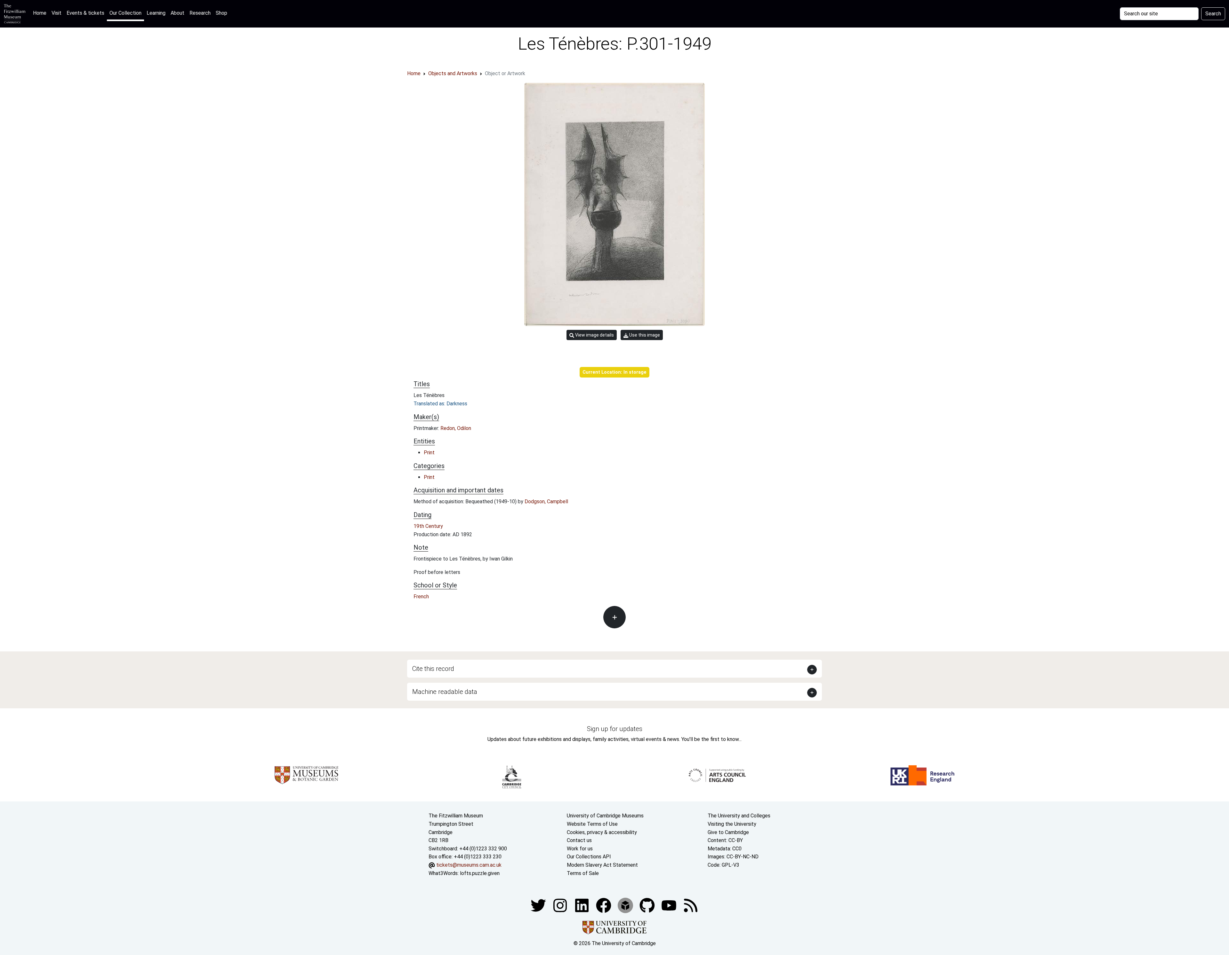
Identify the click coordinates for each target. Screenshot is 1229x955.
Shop (221, 13)
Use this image (644, 335)
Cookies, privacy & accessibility (602, 832)
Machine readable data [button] (444, 692)
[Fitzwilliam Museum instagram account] (561, 905)
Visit (56, 13)
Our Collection (125, 13)
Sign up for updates (614, 729)
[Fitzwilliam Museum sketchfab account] (626, 905)
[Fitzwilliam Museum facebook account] (582, 905)
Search (1213, 14)
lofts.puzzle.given (480, 873)
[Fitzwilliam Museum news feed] (690, 905)
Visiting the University (732, 824)
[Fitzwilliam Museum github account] (648, 905)
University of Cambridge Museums (605, 816)
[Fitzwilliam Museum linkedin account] (604, 905)
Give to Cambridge (728, 832)
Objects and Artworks (452, 73)
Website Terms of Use (592, 824)
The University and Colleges (739, 816)
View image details (594, 335)
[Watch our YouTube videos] (669, 905)
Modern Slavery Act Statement (602, 865)
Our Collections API (589, 857)
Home (41, 13)
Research (200, 13)
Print (429, 453)
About (177, 13)
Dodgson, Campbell (546, 501)
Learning (156, 13)
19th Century (428, 526)
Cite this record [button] (433, 668)
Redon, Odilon (455, 428)
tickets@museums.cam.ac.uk (469, 865)
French (421, 596)
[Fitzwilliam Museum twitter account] (539, 905)
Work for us (580, 849)
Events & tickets (85, 13)
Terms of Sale (583, 873)
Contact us (579, 840)
